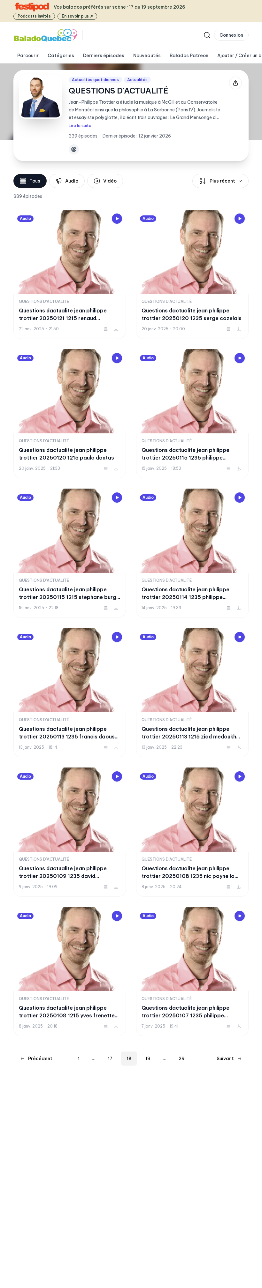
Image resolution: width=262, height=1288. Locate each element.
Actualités (137, 79)
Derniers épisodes (103, 55)
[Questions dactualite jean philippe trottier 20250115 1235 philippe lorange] (192, 413)
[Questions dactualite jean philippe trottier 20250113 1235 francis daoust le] (69, 692)
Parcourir (28, 55)
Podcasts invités (34, 16)
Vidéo (110, 181)
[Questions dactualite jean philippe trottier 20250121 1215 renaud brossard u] (69, 274)
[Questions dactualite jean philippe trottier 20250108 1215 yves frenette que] (69, 971)
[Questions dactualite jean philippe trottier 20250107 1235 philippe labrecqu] (192, 971)
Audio (71, 181)
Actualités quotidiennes (95, 79)
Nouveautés (147, 55)
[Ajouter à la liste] (105, 329)
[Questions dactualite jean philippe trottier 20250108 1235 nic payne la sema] (192, 832)
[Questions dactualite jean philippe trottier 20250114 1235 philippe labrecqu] (192, 553)
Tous (34, 181)
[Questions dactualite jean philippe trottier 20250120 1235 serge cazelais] (192, 274)
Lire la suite (80, 125)
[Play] (117, 218)
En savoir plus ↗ (77, 16)
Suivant (225, 1058)
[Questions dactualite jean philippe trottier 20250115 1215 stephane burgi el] (69, 553)
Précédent (40, 1058)
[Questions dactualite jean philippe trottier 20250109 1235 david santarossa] (69, 832)
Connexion (231, 35)
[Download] (116, 329)
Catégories (61, 55)
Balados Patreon (189, 55)
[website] (74, 149)
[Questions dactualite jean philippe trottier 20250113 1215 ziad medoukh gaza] (192, 692)
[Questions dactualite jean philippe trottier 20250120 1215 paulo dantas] (69, 413)
